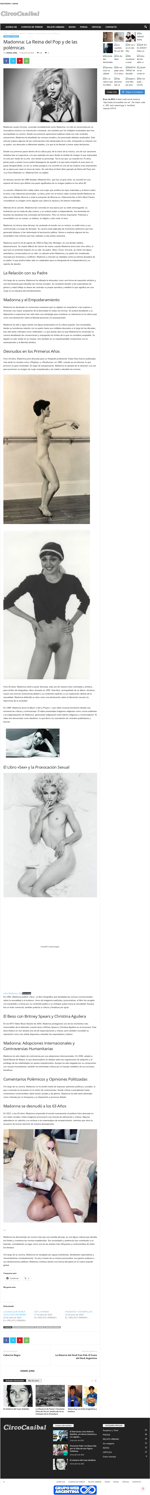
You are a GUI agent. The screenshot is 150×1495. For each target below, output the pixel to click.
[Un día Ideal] (119, 59)
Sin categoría (108, 1443)
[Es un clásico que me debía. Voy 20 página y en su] (108, 82)
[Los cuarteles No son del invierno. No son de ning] (119, 48)
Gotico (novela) (109, 1457)
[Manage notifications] (143, 1488)
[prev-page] (92, 1380)
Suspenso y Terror (110, 1430)
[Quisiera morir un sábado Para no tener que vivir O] (108, 71)
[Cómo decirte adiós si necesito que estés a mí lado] (142, 59)
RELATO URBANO (55, 27)
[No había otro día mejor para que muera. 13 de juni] (108, 48)
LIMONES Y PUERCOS (17, 33)
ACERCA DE (11, 27)
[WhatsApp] (26, 61)
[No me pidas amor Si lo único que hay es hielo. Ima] (119, 71)
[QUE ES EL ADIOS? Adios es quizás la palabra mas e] (142, 48)
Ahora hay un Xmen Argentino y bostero (82, 1410)
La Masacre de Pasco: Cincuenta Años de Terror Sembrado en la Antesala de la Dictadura (50, 1411)
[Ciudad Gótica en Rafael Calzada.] (108, 37)
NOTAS (72, 27)
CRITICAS (96, 27)
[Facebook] (6, 61)
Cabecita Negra (11, 1355)
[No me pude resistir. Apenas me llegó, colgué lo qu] (142, 82)
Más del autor (33, 1380)
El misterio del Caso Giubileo (16, 1409)
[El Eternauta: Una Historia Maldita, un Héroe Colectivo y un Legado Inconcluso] (60, 1435)
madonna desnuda (53, 1327)
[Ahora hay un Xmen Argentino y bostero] (82, 1396)
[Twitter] (13, 61)
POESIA (83, 27)
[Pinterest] (20, 61)
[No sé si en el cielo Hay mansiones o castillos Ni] (131, 48)
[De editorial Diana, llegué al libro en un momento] (142, 37)
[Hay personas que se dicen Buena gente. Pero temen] (119, 82)
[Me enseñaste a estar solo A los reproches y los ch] (131, 59)
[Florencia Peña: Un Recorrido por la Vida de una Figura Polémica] (60, 1450)
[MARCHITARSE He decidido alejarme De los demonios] (131, 71)
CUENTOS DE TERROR (32, 27)
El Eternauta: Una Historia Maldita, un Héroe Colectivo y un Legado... (83, 1434)
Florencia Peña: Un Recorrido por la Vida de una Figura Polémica (83, 1448)
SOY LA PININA (41, 1312)
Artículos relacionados (15, 1380)
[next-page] (95, 1380)
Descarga (26, 993)
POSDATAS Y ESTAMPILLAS (78, 1312)
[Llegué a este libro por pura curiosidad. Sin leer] (131, 82)
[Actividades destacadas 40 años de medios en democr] (108, 59)
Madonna (40, 1327)
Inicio (5, 33)
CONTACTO (111, 27)
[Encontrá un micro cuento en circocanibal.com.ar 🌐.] (131, 37)
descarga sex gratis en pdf (24, 1327)
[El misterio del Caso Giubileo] (18, 1396)
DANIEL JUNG (11, 53)
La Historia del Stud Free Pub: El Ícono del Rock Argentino (76, 1357)
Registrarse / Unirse (9, 3)
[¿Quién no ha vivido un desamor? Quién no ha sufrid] (142, 71)
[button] (145, 27)
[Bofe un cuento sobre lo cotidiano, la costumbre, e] (119, 37)
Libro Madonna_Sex (12, 993)
